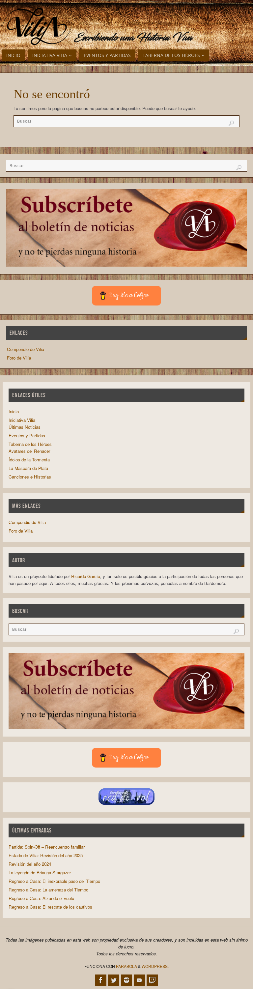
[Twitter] (113, 980)
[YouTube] (139, 980)
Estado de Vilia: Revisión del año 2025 (46, 855)
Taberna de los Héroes (30, 444)
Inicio (14, 411)
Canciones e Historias (30, 477)
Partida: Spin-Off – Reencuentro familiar (47, 847)
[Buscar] (231, 123)
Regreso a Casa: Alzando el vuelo (41, 898)
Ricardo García (85, 576)
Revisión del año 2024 (30, 864)
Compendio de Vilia (25, 349)
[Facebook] (100, 980)
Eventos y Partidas (27, 435)
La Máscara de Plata (28, 468)
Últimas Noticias (25, 427)
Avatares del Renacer (29, 451)
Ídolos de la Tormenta (29, 459)
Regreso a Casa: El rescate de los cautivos (50, 907)
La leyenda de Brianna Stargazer (40, 872)
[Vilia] (37, 26)
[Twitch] (152, 980)
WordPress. (155, 966)
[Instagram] (126, 980)
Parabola (126, 966)
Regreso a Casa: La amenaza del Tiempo (48, 890)
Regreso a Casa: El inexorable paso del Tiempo (54, 881)
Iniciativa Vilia (22, 420)
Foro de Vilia (19, 358)
